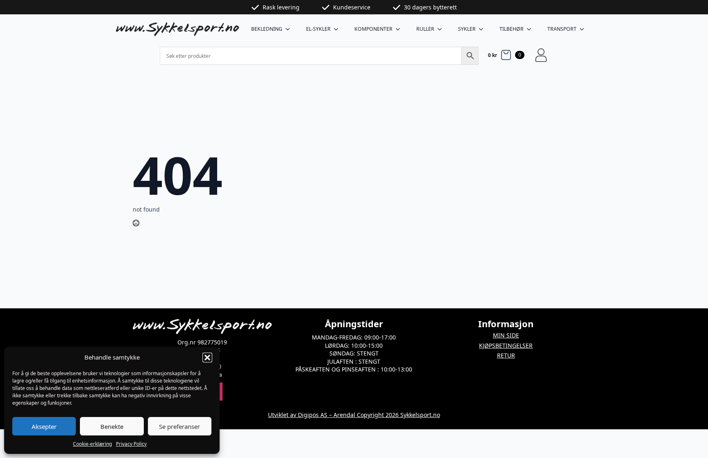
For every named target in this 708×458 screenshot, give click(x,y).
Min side (506, 335)
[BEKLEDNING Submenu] (290, 29)
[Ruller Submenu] (442, 29)
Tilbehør (511, 28)
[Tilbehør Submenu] (531, 29)
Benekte (111, 426)
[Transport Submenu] (584, 29)
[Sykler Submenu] (483, 29)
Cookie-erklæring (92, 443)
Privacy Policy (131, 443)
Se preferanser (179, 426)
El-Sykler (318, 28)
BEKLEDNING (266, 28)
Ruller (425, 28)
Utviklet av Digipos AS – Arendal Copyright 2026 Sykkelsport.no (354, 415)
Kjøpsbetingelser (506, 345)
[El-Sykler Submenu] (338, 29)
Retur (506, 355)
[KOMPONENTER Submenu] (400, 29)
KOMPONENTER (373, 28)
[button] (207, 357)
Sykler (467, 28)
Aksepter (44, 426)
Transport (561, 28)
